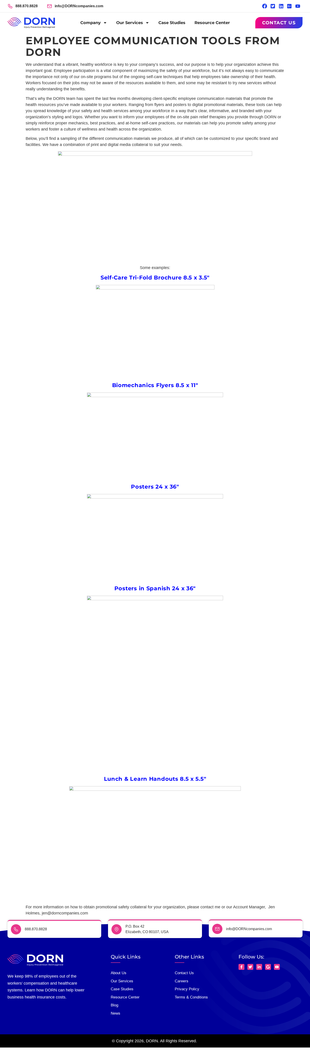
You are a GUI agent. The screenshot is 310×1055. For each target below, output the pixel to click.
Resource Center (212, 22)
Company (90, 22)
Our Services (129, 22)
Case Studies (171, 22)
